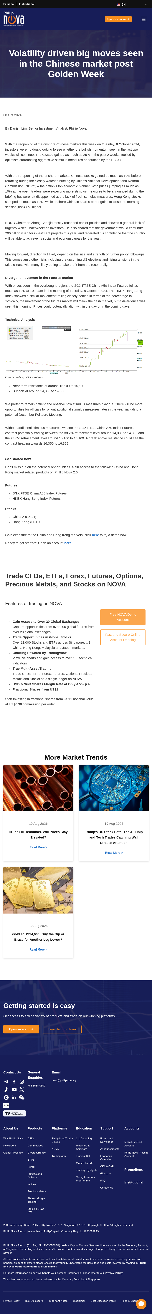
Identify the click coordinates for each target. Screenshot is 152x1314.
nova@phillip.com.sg (64, 1080)
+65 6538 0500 (36, 1085)
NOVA (55, 1148)
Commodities (35, 1145)
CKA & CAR (107, 1166)
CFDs (31, 1138)
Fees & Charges (131, 1300)
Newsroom (9, 1145)
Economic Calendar (106, 1157)
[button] (144, 19)
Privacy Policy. (114, 1272)
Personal (8, 3)
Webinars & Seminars (83, 1147)
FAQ (102, 1180)
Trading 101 (83, 1155)
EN (123, 4)
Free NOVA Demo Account (123, 617)
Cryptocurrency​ (37, 1152)
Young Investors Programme (85, 1179)
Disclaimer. (50, 1266)
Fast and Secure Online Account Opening (122, 637)
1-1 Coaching (84, 1138)
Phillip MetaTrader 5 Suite (62, 1140)
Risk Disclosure (34, 1300)
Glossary (105, 1173)
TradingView (59, 1155)
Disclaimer (79, 1300)
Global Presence (13, 1152)
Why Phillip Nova (13, 1138)
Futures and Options (35, 1175)
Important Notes (58, 1300)
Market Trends (84, 1163)
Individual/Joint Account (133, 1144)
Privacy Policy (11, 1300)
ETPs (31, 1159)
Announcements (109, 1148)
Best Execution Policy (103, 1300)
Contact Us (106, 1187)
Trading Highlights (86, 1170)
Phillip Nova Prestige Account (136, 1154)
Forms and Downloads (106, 1140)
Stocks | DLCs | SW (37, 1210)
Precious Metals (37, 1191)
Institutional (26, 3)
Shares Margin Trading (36, 1200)
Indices (32, 1184)
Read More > (38, 847)
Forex (31, 1166)
